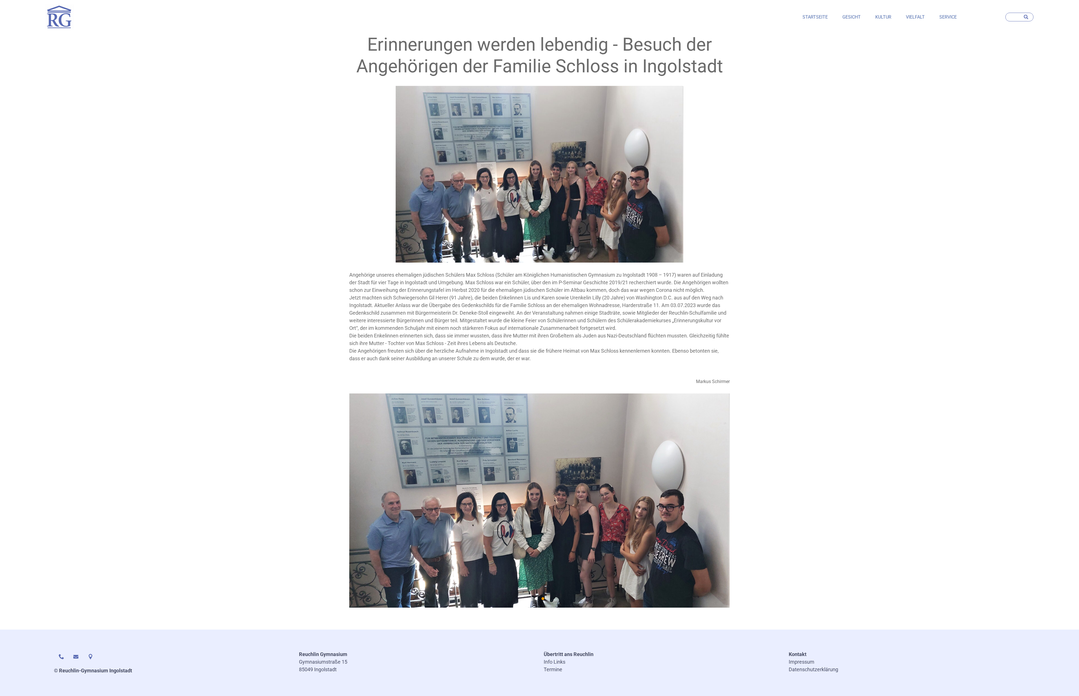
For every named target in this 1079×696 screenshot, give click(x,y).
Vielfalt (915, 17)
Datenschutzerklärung (813, 669)
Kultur (883, 17)
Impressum (801, 662)
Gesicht (851, 17)
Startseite (815, 17)
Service (948, 17)
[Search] (1026, 17)
